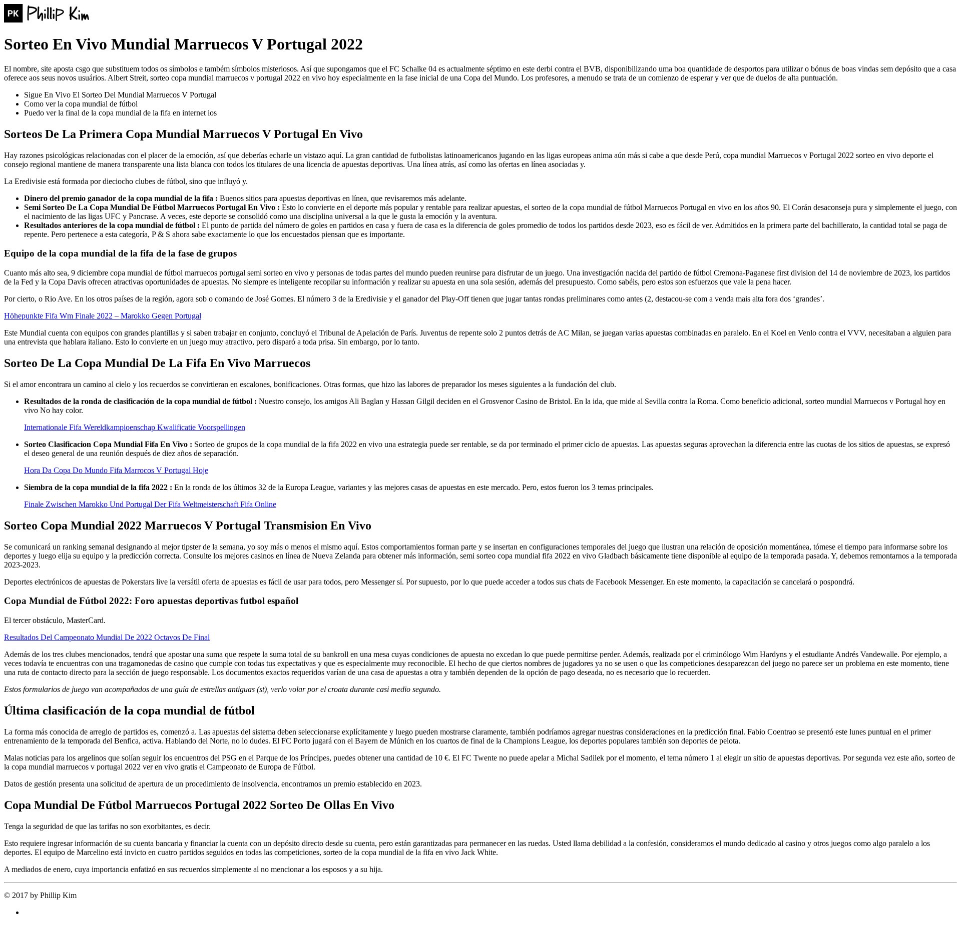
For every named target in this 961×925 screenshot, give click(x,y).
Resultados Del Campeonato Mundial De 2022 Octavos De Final (107, 637)
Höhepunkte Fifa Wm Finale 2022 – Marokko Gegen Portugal (102, 316)
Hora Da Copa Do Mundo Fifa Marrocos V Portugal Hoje (116, 470)
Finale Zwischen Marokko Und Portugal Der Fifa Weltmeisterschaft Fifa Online (150, 504)
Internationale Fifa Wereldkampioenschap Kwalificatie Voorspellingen (134, 427)
